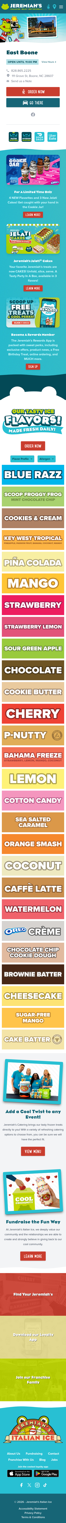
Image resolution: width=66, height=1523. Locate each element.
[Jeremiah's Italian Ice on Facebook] (21, 1485)
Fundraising (34, 1453)
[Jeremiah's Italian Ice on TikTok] (45, 1485)
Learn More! (33, 214)
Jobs (54, 1459)
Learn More (33, 288)
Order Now (33, 446)
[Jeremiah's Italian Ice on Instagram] (37, 1485)
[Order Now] (48, 6)
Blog (42, 1459)
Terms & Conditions (33, 1517)
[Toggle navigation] (61, 6)
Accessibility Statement (33, 1509)
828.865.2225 (21, 70)
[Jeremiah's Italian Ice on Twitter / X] (29, 1485)
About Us (13, 1453)
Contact (53, 1453)
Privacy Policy (33, 1513)
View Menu (33, 1151)
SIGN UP (33, 366)
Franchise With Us (21, 1459)
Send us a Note (21, 81)
